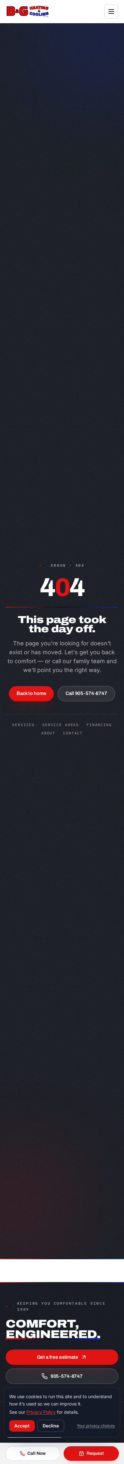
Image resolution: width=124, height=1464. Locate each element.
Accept (22, 1425)
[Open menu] (111, 11)
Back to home (31, 693)
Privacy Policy (41, 1412)
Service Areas (60, 724)
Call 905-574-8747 (86, 693)
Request (95, 1453)
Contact (73, 733)
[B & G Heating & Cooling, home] (28, 11)
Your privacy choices (96, 1425)
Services (23, 724)
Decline (51, 1425)
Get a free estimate (57, 1357)
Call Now (36, 1453)
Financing (99, 724)
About (48, 733)
